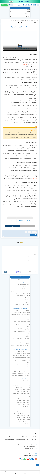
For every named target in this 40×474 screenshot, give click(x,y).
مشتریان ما (28, 441)
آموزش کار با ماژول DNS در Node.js (23, 391)
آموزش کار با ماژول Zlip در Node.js (23, 425)
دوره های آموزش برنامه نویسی (31, 436)
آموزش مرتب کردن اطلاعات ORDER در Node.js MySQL (20, 366)
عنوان (35, 258)
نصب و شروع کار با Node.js (24, 286)
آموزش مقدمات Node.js (33, 22)
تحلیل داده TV (34, 441)
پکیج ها (35, 437)
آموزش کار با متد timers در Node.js (23, 415)
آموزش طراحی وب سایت (24, 20)
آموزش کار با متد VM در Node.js (23, 423)
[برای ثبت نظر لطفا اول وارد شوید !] (25, 472)
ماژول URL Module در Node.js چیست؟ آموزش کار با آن (20, 293)
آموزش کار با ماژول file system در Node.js (22, 396)
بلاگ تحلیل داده (14, 436)
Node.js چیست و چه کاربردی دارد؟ (23, 284)
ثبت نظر (5, 271)
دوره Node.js (21, 220)
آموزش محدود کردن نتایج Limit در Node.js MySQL (20, 373)
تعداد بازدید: (27, 13)
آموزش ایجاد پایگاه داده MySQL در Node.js (22, 353)
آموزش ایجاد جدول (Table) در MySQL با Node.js (21, 355)
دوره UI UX (12, 220)
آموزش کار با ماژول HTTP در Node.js (23, 398)
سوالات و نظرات (33, 234)
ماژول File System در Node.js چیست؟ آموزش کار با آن (20, 292)
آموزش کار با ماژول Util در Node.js (23, 421)
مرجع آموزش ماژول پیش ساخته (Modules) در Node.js (20, 380)
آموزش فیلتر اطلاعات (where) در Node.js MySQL (21, 364)
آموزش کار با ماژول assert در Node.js (23, 382)
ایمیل (35, 254)
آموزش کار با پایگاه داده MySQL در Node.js (22, 351)
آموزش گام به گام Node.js (15, 20)
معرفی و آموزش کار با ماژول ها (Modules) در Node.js (20, 288)
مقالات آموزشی (32, 20)
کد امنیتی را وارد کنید (32, 271)
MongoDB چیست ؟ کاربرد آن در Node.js (22, 310)
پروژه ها (8, 436)
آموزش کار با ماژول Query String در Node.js (21, 408)
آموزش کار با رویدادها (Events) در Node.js (22, 299)
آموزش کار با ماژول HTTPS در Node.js (23, 400)
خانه (37, 20)
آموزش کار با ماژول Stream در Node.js (22, 411)
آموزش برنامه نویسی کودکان (20, 439)
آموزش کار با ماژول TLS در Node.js (23, 417)
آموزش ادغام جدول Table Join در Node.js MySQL (20, 375)
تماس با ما (28, 439)
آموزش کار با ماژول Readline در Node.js (22, 410)
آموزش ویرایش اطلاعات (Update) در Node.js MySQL (20, 371)
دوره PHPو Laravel (29, 217)
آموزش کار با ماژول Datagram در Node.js (22, 389)
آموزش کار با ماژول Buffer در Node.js (23, 384)
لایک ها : (27, 16)
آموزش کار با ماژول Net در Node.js (23, 402)
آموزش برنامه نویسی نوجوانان (9, 439)
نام (35, 250)
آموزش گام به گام (20, 277)
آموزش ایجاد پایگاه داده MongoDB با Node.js (21, 312)
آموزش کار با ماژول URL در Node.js (23, 419)
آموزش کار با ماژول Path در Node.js (23, 406)
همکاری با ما (34, 439)
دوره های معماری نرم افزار (12, 217)
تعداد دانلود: (27, 9)
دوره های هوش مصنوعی (21, 217)
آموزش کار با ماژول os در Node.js (23, 404)
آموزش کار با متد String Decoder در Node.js (21, 413)
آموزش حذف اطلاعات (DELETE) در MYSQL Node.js (20, 368)
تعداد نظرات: (27, 15)
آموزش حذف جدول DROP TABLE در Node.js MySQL (20, 369)
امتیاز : (28, 11)
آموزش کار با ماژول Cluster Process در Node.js (21, 385)
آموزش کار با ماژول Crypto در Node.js (22, 387)
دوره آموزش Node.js (24, 64)
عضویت (11, 1)
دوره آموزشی (20, 279)
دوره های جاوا (29, 220)
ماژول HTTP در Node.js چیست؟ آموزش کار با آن (21, 290)
